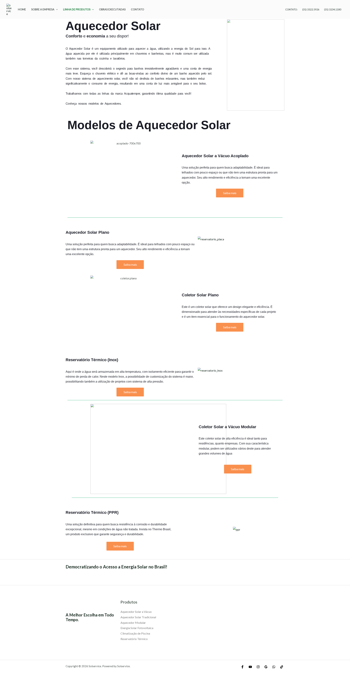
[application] (56, 9)
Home (22, 9)
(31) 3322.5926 (310, 9)
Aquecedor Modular (133, 622)
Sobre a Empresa (42, 9)
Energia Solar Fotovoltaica (136, 628)
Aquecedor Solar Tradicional (138, 617)
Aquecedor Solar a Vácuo (136, 611)
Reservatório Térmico (134, 639)
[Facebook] (242, 666)
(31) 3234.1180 (332, 9)
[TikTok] (281, 666)
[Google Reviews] (266, 666)
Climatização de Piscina (135, 633)
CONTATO (137, 9)
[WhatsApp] (273, 666)
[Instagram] (258, 666)
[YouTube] (250, 666)
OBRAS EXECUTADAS (112, 9)
